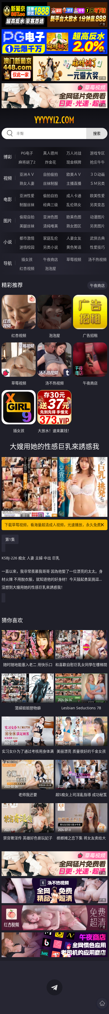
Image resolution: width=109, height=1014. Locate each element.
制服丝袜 (27, 204)
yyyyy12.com (54, 120)
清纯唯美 (50, 225)
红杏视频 (27, 268)
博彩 (7, 157)
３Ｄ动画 (97, 174)
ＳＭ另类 (97, 183)
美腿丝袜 (27, 225)
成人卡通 (73, 195)
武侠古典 (97, 238)
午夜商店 (50, 259)
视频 (7, 178)
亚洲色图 (50, 216)
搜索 (97, 133)
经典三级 (50, 204)
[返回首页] (102, 1003)
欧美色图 (73, 216)
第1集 (10, 539)
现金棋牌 (73, 162)
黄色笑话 (73, 247)
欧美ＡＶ (73, 174)
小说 (7, 242)
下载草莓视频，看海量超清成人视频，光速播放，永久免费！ (54, 524)
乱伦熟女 (73, 204)
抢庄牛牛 (97, 162)
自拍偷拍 (50, 174)
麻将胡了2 (27, 162)
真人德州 (50, 153)
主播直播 (73, 183)
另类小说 (50, 247)
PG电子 (27, 153)
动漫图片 (97, 216)
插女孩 (27, 259)
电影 (7, 199)
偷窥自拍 (27, 216)
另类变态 (97, 204)
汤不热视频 (97, 259)
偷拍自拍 (50, 195)
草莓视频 (73, 259)
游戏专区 (97, 153)
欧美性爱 (97, 195)
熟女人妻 (27, 183)
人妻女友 (73, 238)
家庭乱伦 (50, 238)
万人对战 (73, 153)
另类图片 (97, 225)
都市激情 (27, 238)
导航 (7, 263)
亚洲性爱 (27, 195)
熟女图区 (73, 225)
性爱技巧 (97, 247)
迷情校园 (27, 247)
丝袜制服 (50, 183)
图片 (7, 221)
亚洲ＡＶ (27, 174)
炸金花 (50, 162)
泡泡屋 (50, 268)
